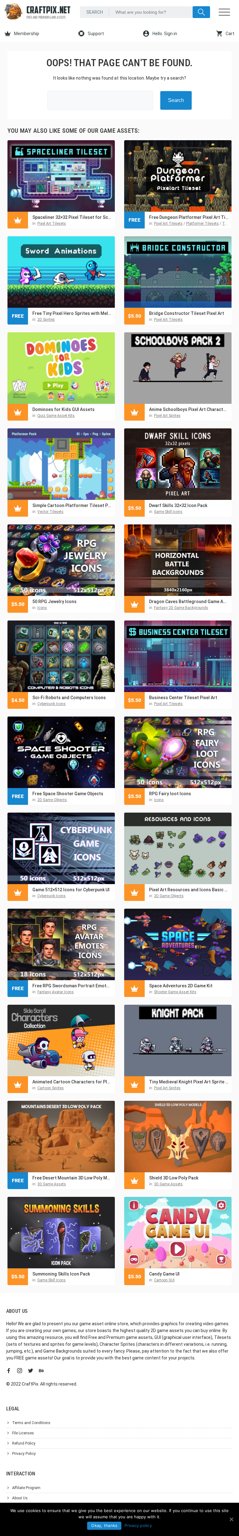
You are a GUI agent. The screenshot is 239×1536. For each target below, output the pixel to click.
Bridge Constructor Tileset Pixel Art (186, 313)
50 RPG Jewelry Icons (54, 601)
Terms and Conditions (31, 1423)
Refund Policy (23, 1443)
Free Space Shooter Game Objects (67, 793)
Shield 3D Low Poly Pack (173, 1177)
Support (95, 33)
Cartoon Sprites (50, 1088)
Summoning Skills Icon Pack (61, 1273)
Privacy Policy (24, 1453)
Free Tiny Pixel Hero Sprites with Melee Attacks (72, 313)
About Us (20, 1498)
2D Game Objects (52, 800)
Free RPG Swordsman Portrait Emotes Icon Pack (72, 985)
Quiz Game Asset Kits (56, 415)
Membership (26, 33)
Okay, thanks (104, 1525)
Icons (42, 608)
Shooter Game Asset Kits (175, 992)
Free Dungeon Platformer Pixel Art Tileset (188, 217)
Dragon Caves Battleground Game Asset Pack (188, 601)
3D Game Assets (51, 1184)
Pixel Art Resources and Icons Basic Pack (188, 889)
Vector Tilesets (50, 512)
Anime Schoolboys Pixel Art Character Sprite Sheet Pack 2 (188, 409)
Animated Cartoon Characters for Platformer (72, 1081)
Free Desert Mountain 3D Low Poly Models (72, 1177)
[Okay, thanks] (231, 1519)
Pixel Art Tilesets (51, 223)
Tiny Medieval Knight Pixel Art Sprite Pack (188, 1081)
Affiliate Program (26, 1488)
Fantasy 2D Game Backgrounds (181, 608)
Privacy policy (138, 1525)
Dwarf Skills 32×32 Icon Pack (178, 505)
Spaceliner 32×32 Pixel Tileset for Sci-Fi (72, 217)
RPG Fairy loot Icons (170, 793)
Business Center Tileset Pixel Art (183, 697)
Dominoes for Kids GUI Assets (63, 409)
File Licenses (23, 1433)
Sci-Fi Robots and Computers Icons (69, 697)
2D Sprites (46, 319)
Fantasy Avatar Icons (55, 992)
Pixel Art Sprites (167, 415)
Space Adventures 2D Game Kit (181, 985)
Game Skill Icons (168, 512)
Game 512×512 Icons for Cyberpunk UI (71, 889)
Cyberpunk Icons (51, 704)
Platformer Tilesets (202, 223)
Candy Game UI (164, 1273)
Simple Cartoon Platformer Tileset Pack (72, 505)
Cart (229, 33)
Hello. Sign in (164, 33)
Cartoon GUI (164, 1280)
